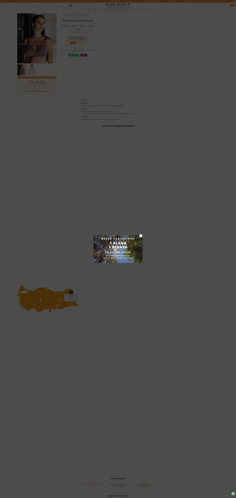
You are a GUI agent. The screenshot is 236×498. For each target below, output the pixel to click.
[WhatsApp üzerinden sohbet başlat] (233, 494)
